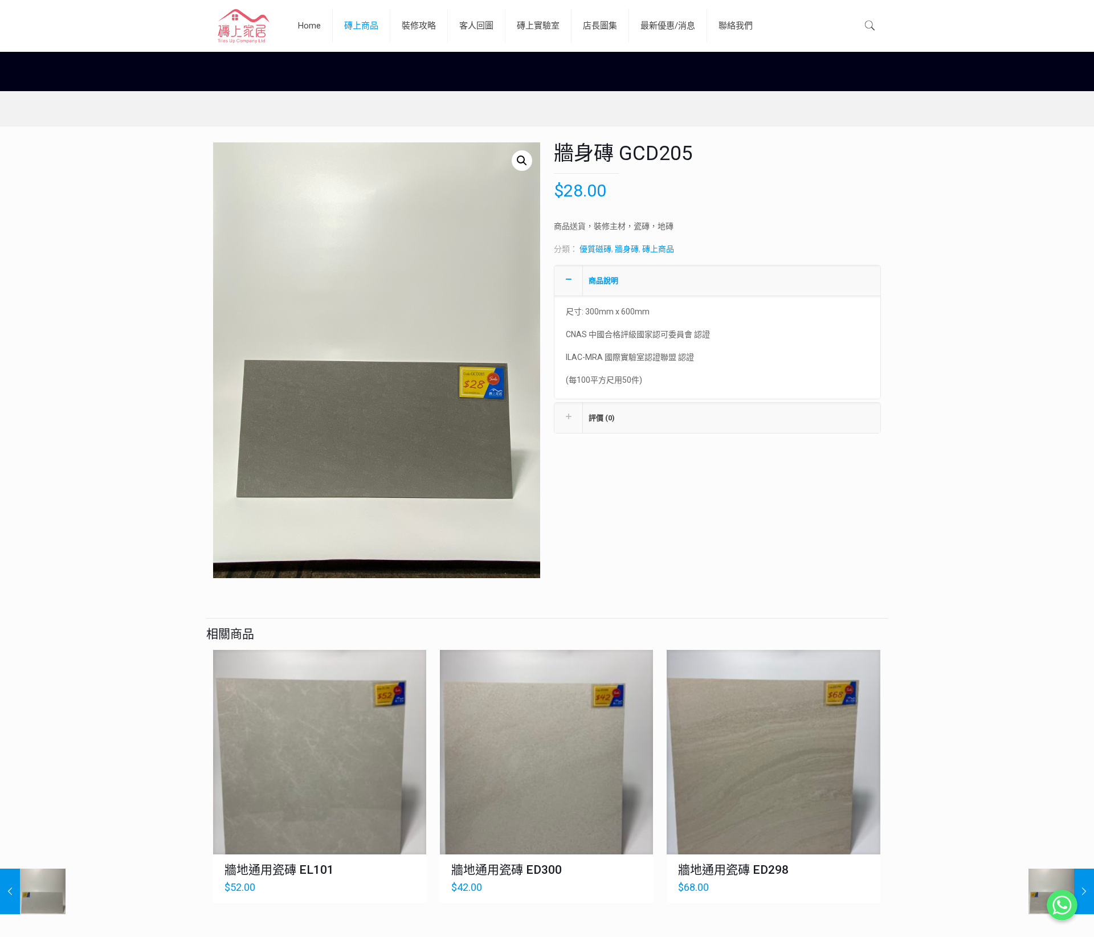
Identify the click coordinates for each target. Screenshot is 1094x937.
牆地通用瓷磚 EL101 (279, 870)
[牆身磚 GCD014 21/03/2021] (33, 891)
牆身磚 (627, 248)
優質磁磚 (595, 248)
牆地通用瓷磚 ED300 (506, 870)
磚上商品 (658, 248)
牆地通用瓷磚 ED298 (733, 870)
